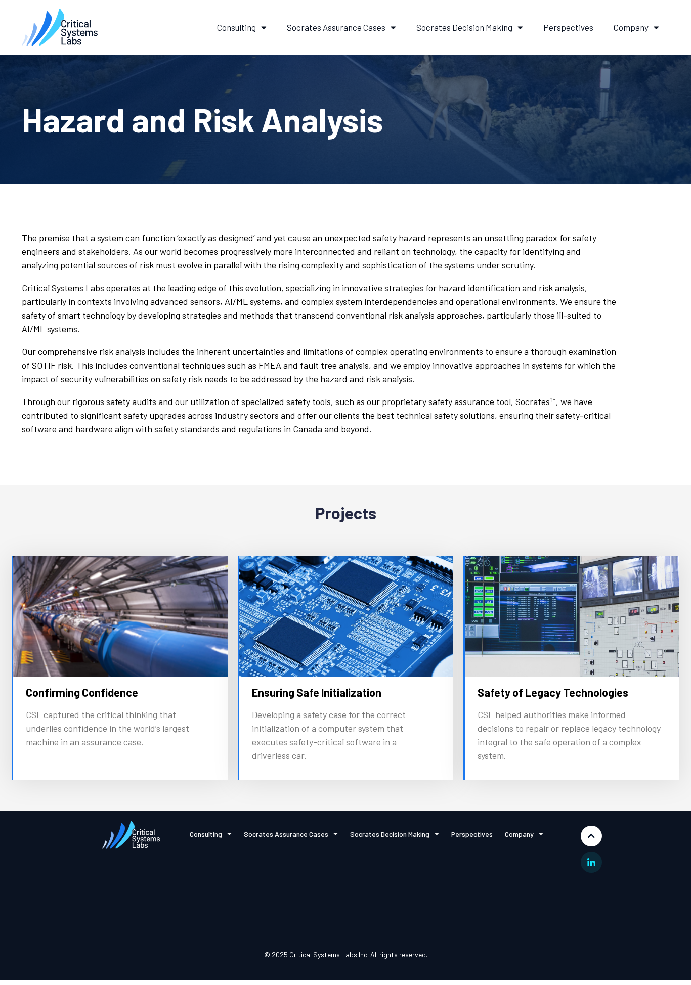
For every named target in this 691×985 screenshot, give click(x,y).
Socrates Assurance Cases (336, 27)
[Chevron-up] (591, 836)
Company (631, 27)
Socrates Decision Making (464, 27)
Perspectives (568, 27)
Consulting (236, 27)
